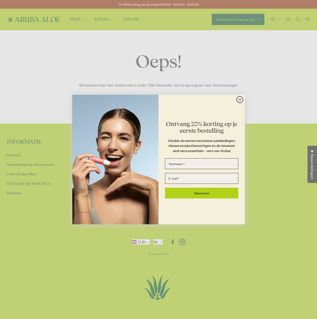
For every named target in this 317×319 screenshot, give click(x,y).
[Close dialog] (240, 99)
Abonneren (201, 193)
